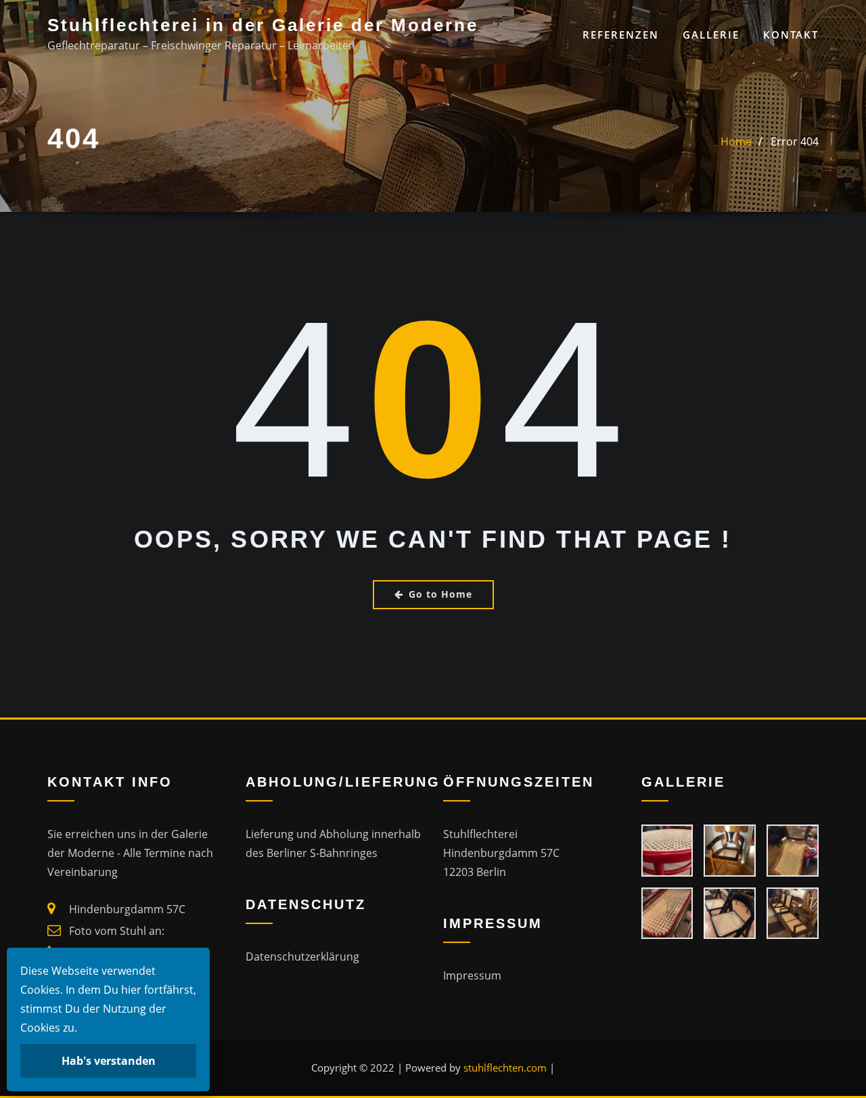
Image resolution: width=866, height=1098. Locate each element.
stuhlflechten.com (505, 1067)
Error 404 (795, 141)
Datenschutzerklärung (302, 956)
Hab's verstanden (109, 1060)
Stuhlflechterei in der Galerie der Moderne (262, 25)
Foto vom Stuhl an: (116, 930)
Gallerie (711, 34)
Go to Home (440, 594)
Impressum (472, 975)
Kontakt (791, 34)
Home (736, 141)
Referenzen (621, 34)
